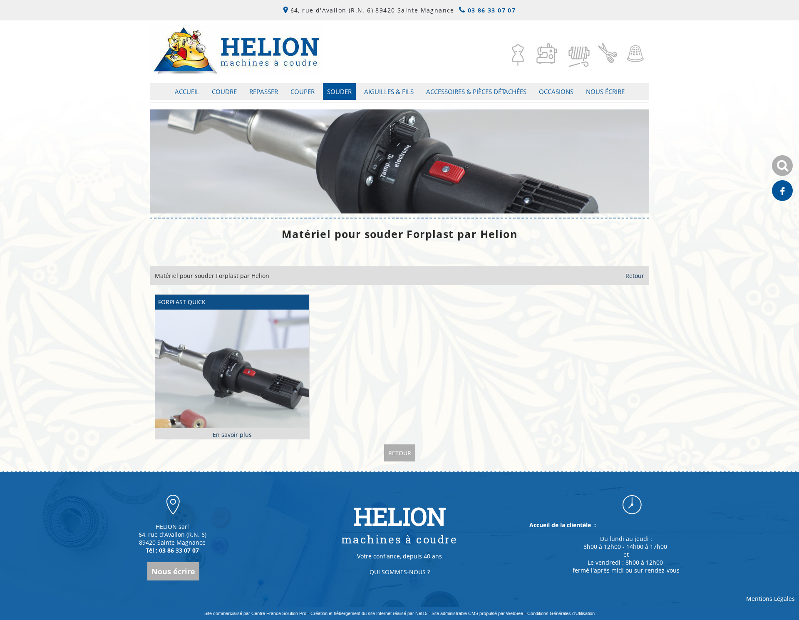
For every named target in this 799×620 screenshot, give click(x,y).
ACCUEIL (187, 91)
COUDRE (224, 91)
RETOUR (399, 453)
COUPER (302, 91)
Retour (634, 276)
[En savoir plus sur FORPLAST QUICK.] (232, 434)
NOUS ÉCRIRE (605, 91)
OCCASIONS (556, 91)
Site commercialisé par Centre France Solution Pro (255, 613)
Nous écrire (173, 571)
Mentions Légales (770, 599)
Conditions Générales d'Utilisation (561, 613)
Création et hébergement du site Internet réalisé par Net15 (368, 613)
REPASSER (263, 91)
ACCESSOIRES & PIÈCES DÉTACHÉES (476, 91)
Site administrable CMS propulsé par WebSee (477, 613)
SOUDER (339, 91)
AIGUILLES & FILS (389, 91)
